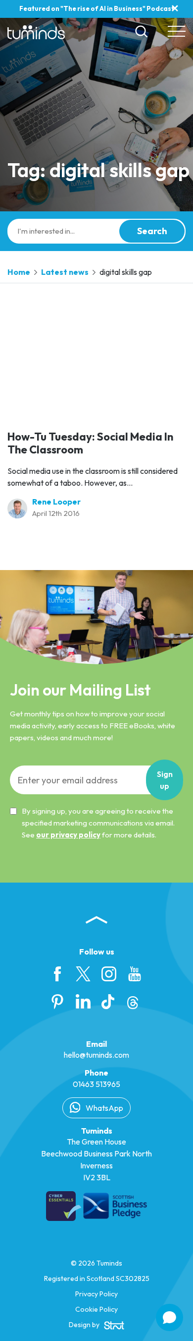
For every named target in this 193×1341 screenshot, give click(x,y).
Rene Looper (56, 502)
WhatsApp (103, 1108)
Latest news (65, 272)
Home (18, 272)
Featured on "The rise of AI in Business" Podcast (96, 8)
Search (152, 231)
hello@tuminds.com (96, 1055)
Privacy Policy (96, 1293)
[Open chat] (169, 1317)
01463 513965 (96, 1084)
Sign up (165, 780)
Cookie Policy (96, 1309)
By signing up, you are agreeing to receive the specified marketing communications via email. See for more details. (98, 822)
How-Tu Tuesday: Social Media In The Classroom (90, 443)
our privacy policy (68, 834)
